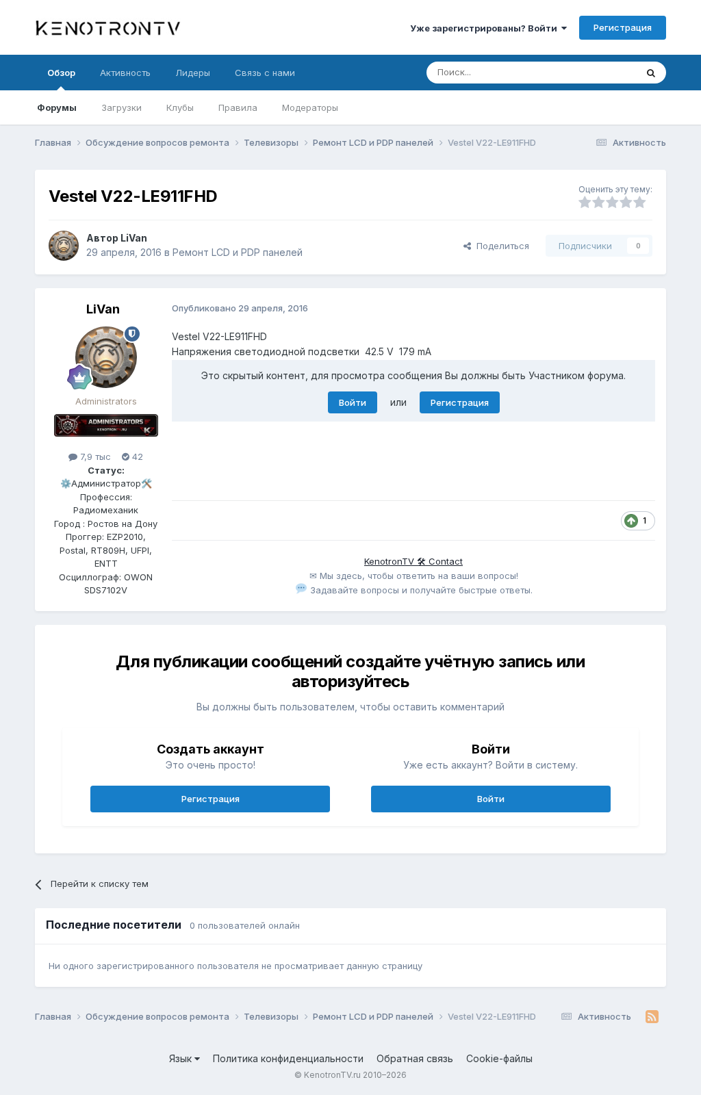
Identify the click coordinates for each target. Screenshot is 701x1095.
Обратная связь (415, 1058)
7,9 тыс (94, 456)
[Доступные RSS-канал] (652, 1017)
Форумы (57, 107)
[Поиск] (651, 72)
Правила (237, 107)
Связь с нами (265, 72)
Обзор (61, 72)
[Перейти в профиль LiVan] (64, 246)
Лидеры (192, 72)
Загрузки (121, 107)
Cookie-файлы (499, 1058)
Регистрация (623, 27)
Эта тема (599, 72)
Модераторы (310, 107)
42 (136, 456)
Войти (352, 402)
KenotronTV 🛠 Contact (413, 561)
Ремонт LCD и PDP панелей (238, 252)
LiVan (133, 238)
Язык (181, 1058)
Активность (125, 72)
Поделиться (500, 245)
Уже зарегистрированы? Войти (485, 28)
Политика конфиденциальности (288, 1058)
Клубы (180, 107)
